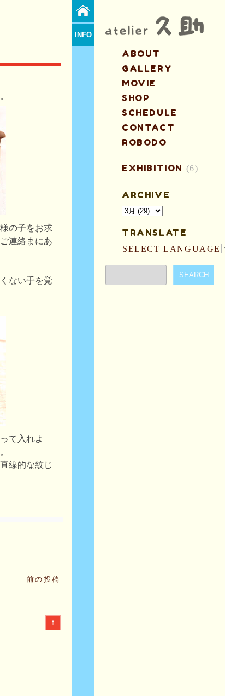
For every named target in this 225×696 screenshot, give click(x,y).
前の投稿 (44, 579)
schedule (149, 112)
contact (148, 127)
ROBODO (144, 142)
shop (136, 97)
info (83, 35)
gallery (147, 68)
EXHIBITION (152, 168)
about (141, 53)
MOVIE (139, 83)
